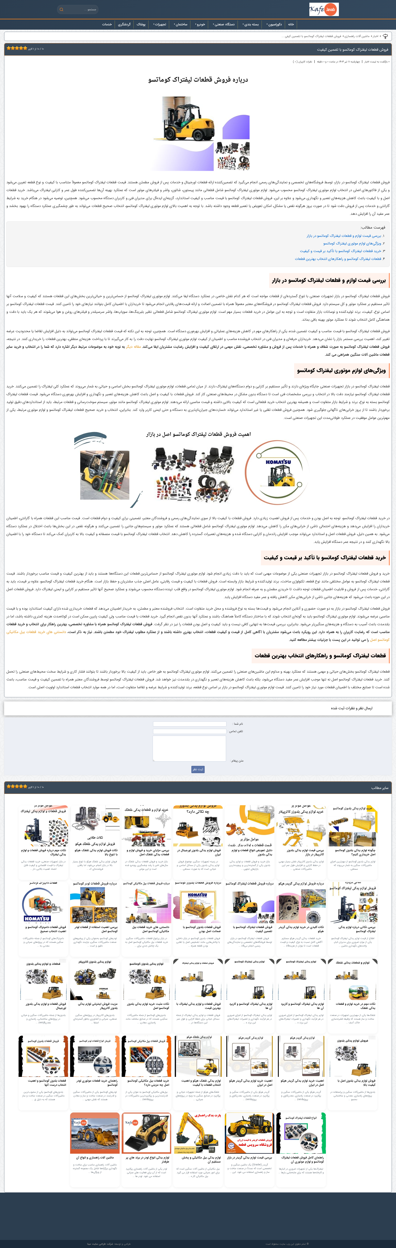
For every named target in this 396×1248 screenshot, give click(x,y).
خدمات (107, 24)
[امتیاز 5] (16, 48)
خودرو (201, 24)
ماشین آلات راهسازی (356, 36)
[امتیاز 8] (22, 48)
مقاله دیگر (133, 347)
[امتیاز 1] (8, 48)
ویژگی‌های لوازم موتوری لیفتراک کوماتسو (352, 243)
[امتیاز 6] (18, 48)
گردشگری (124, 24)
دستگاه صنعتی (225, 24)
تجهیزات (160, 24)
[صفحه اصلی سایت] (324, 9)
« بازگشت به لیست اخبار (377, 62)
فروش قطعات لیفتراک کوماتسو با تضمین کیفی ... (311, 36)
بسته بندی (251, 24)
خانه (291, 24)
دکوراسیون (275, 24)
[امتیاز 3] (12, 48)
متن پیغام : (236, 760)
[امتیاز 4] (14, 48)
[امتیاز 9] (24, 48)
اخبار (375, 36)
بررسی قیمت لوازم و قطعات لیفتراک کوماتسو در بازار (344, 236)
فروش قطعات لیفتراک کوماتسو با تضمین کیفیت (352, 50)
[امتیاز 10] (26, 48)
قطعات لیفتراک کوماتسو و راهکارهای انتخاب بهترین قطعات (338, 259)
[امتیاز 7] (20, 48)
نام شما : (237, 724)
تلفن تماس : (235, 731)
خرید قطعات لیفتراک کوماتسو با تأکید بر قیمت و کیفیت (340, 251)
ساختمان (181, 24)
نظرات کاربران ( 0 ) (302, 62)
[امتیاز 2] (10, 48)
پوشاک (141, 24)
